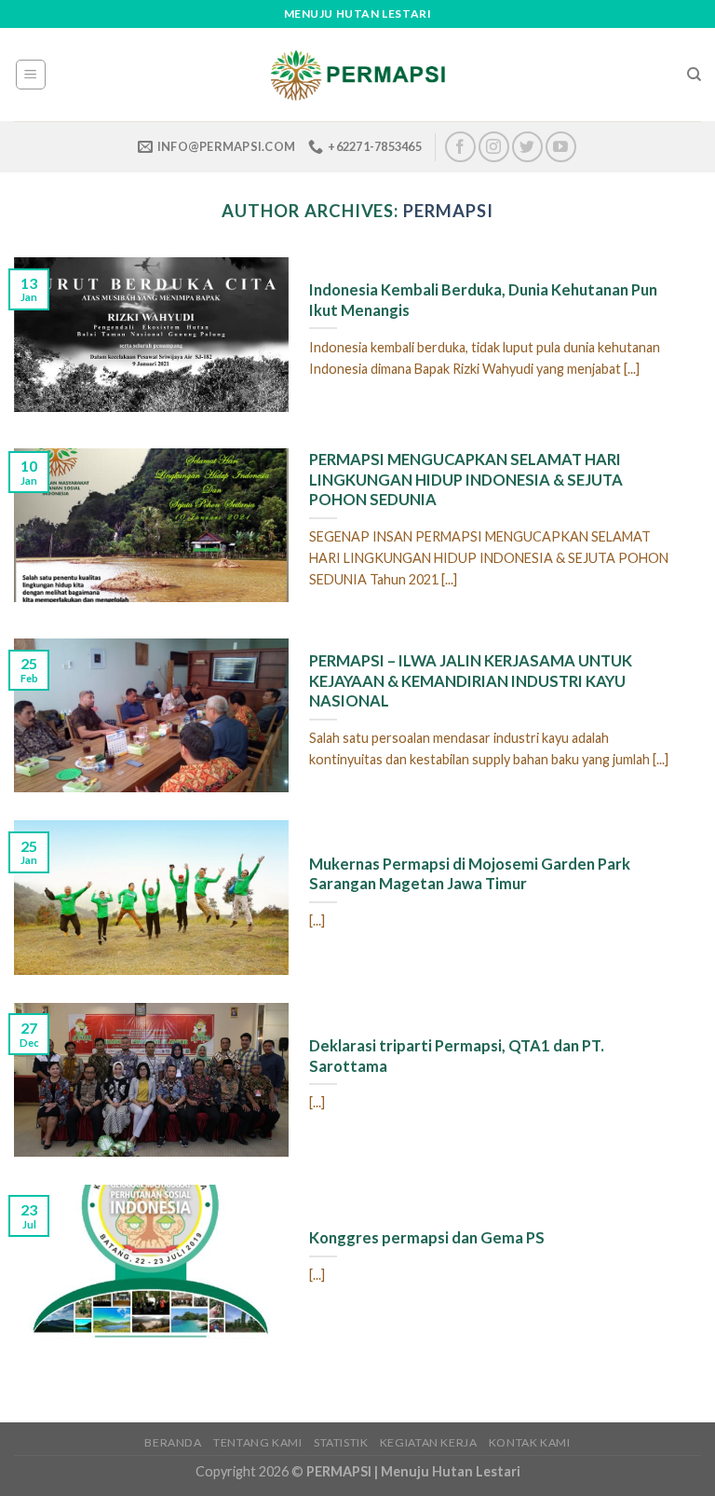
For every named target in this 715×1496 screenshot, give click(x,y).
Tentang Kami (257, 1442)
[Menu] (31, 74)
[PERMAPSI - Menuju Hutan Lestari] (357, 75)
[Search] (694, 74)
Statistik (341, 1442)
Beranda (172, 1442)
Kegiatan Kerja (429, 1442)
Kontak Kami (530, 1442)
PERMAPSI (447, 210)
